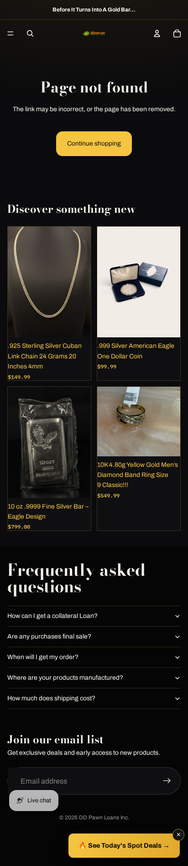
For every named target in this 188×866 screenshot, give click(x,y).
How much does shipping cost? (51, 698)
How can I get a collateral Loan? (52, 615)
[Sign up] (167, 780)
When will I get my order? (42, 657)
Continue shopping (94, 143)
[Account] (157, 33)
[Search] (30, 33)
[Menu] (10, 33)
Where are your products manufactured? (65, 677)
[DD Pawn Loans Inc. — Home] (93, 33)
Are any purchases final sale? (49, 636)
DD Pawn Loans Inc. (104, 817)
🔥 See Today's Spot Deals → (124, 845)
